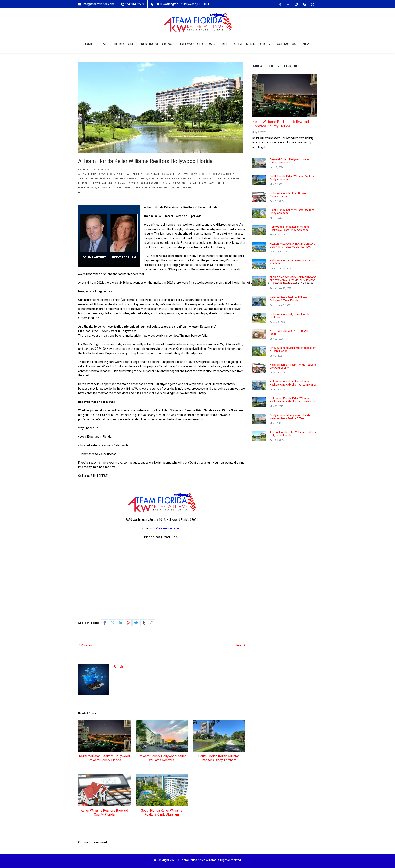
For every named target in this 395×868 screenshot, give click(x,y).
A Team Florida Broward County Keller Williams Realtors (113, 174)
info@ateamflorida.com (165, 528)
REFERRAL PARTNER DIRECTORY (246, 44)
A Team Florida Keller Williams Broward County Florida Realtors (191, 174)
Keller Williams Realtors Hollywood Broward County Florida (104, 758)
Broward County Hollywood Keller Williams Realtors (162, 758)
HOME (88, 44)
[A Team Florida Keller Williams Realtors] (198, 22)
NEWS (307, 44)
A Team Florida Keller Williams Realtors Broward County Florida (188, 178)
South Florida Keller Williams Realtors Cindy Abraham (219, 758)
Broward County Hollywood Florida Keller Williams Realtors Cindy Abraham (145, 187)
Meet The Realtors (118, 44)
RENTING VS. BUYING (156, 44)
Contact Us (286, 44)
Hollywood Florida (195, 44)
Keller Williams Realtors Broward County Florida (104, 812)
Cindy (85, 169)
